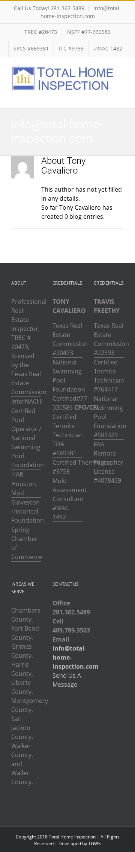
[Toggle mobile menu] (121, 96)
